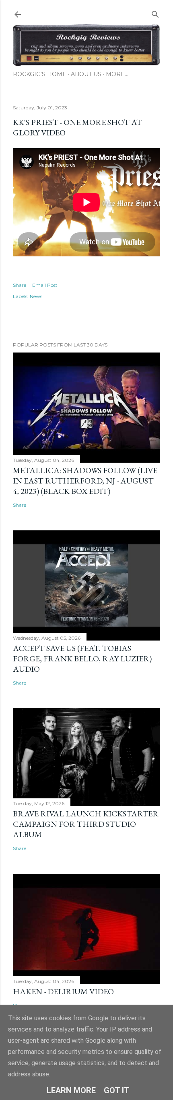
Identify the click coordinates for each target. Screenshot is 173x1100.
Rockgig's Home (39, 74)
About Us (86, 74)
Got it (117, 1090)
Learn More (71, 1090)
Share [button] (19, 285)
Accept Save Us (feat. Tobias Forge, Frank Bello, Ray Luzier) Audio (82, 658)
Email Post (45, 285)
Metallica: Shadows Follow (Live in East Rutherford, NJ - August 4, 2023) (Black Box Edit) (85, 480)
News (36, 296)
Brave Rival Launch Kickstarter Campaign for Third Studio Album (86, 824)
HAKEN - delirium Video (63, 991)
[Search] (155, 12)
